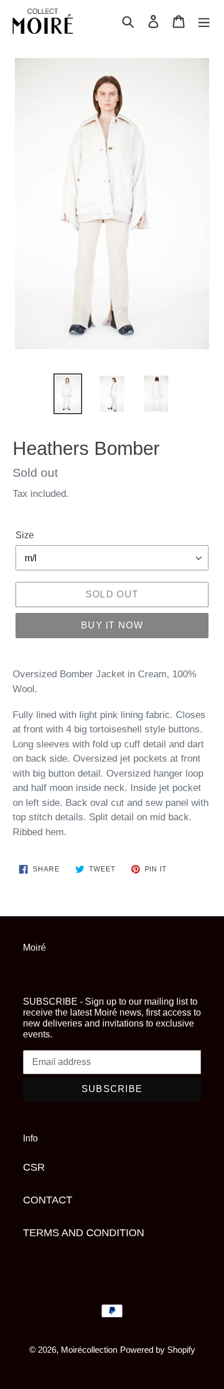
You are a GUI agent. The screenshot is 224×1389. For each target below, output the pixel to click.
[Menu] (204, 21)
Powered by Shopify (157, 1350)
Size (25, 535)
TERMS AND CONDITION (83, 1232)
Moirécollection (89, 1350)
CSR (34, 1167)
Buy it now (112, 625)
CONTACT (47, 1200)
